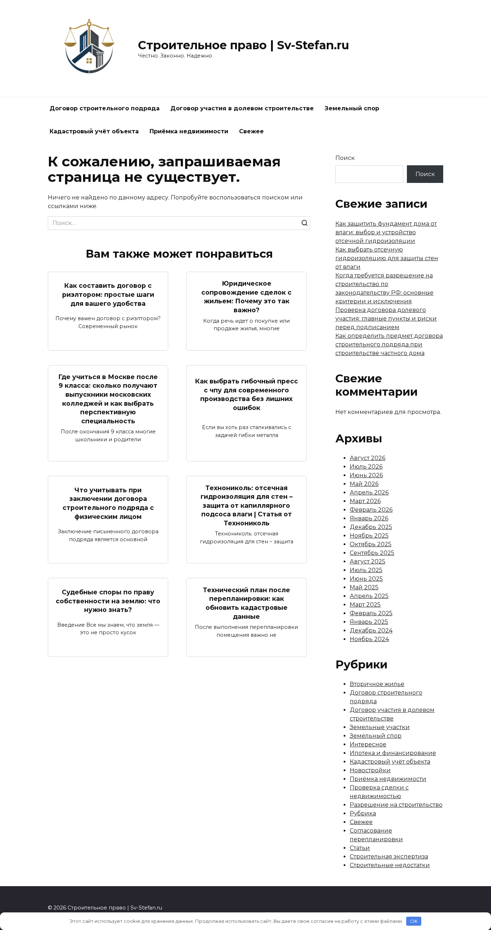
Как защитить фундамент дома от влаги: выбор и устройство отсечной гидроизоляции (386, 232)
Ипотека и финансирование (393, 753)
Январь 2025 (369, 621)
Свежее (251, 131)
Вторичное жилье (377, 684)
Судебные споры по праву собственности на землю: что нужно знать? (108, 600)
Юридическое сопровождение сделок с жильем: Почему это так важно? (246, 297)
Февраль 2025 (371, 613)
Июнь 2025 (366, 578)
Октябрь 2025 (370, 544)
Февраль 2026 (371, 509)
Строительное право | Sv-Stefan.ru (243, 45)
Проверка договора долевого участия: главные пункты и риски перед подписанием (386, 319)
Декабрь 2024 (371, 630)
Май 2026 (364, 483)
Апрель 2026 (369, 492)
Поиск (345, 158)
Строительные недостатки (390, 865)
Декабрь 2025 (371, 527)
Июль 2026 (366, 466)
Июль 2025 (366, 570)
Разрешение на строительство (396, 804)
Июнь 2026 (366, 475)
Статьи (360, 847)
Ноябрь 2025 (369, 535)
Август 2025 (367, 561)
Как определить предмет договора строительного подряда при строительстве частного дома (389, 344)
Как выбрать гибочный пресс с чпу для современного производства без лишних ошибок (246, 394)
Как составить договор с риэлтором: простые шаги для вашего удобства (108, 294)
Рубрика (363, 813)
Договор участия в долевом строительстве (242, 108)
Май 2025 (364, 587)
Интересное (368, 744)
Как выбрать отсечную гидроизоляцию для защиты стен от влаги (386, 258)
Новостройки (370, 770)
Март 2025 (365, 604)
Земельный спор (352, 108)
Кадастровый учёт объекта (94, 131)
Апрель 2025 (369, 596)
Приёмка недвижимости (189, 131)
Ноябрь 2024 (369, 639)
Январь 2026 (369, 518)
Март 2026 (365, 501)
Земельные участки (380, 727)
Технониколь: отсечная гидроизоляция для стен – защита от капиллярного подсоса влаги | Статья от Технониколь (247, 505)
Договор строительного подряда (105, 108)
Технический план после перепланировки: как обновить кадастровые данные (246, 603)
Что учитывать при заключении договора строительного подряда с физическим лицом (108, 503)
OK (414, 921)
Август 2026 (367, 458)
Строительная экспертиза (389, 856)
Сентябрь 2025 (372, 552)
